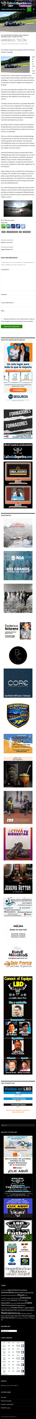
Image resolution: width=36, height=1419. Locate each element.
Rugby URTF (18, 1316)
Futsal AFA (5, 1303)
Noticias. (16, 1313)
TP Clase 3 (32, 1318)
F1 (20, 232)
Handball (18, 1305)
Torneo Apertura (19, 1318)
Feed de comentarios (7, 1404)
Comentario (5, 269)
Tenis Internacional (8, 1318)
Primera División (5, 1316)
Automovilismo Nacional (7, 1295)
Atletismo (24, 1290)
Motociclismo (29, 1310)
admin (13, 43)
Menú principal (33, 9)
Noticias (6, 1313)
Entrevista (25, 1297)
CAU (26, 1295)
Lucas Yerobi (21, 1310)
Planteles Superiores (26, 1313)
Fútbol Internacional (8, 1305)
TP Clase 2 (26, 1318)
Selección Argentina (28, 1316)
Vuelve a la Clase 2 (7, 241)
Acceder (3, 1397)
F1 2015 (14, 36)
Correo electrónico (7, 302)
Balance (15, 1295)
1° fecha (3, 1290)
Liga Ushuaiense (7, 1310)
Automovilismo (12, 232)
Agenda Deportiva (7, 248)
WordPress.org (5, 1408)
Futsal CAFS (13, 1303)
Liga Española (29, 1308)
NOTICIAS (19, 36)
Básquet (21, 1295)
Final (22, 1300)
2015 (4, 232)
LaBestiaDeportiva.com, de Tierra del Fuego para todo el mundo (14, 9)
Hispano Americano (6, 1307)
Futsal (25, 1300)
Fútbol (28, 1302)
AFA (6, 1290)
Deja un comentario (22, 43)
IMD (24, 1307)
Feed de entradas (6, 1401)
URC (2, 1319)
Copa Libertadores (15, 1298)
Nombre (4, 294)
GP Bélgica (27, 232)
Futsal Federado (20, 1303)
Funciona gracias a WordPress (9, 1416)
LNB (15, 1310)
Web (2, 311)
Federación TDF (16, 1300)
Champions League (5, 1298)
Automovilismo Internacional (12, 35)
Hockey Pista (16, 1307)
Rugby (12, 1316)
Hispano (23, 1305)
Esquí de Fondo (5, 1300)
